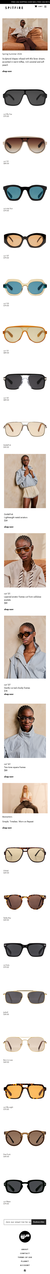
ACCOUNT (25, 1265)
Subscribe (38, 1222)
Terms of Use (25, 1257)
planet (25, 1261)
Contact (25, 1253)
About (25, 1249)
